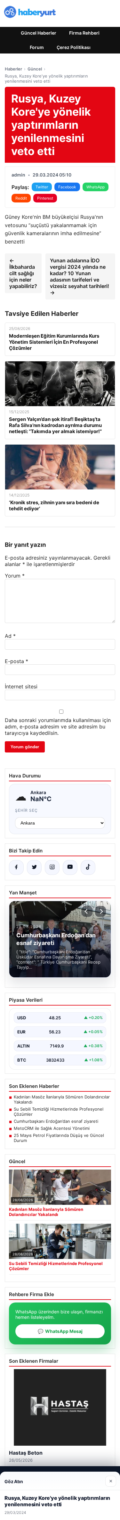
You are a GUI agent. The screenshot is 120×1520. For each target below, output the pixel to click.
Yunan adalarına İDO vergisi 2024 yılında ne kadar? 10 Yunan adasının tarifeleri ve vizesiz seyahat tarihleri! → (79, 276)
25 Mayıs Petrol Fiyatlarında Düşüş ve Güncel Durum (59, 1138)
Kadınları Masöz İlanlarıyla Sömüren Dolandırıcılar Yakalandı (62, 1099)
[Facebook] (16, 867)
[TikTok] (88, 867)
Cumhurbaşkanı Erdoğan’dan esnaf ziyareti (56, 1121)
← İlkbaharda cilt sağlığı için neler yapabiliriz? (23, 273)
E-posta (16, 661)
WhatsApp (95, 187)
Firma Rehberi (84, 33)
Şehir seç (26, 810)
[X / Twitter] (34, 867)
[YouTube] (70, 867)
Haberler (13, 68)
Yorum (15, 575)
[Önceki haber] (87, 911)
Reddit (21, 198)
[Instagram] (52, 867)
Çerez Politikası (74, 47)
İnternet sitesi (21, 686)
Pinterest (45, 198)
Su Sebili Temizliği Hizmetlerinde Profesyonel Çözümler (58, 1111)
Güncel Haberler (38, 33)
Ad (10, 636)
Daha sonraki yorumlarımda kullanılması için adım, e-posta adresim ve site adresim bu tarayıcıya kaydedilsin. (58, 726)
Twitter (42, 187)
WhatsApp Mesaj (60, 1331)
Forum (37, 47)
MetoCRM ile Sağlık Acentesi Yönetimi (52, 1128)
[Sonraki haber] (100, 911)
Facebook (67, 187)
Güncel (35, 68)
